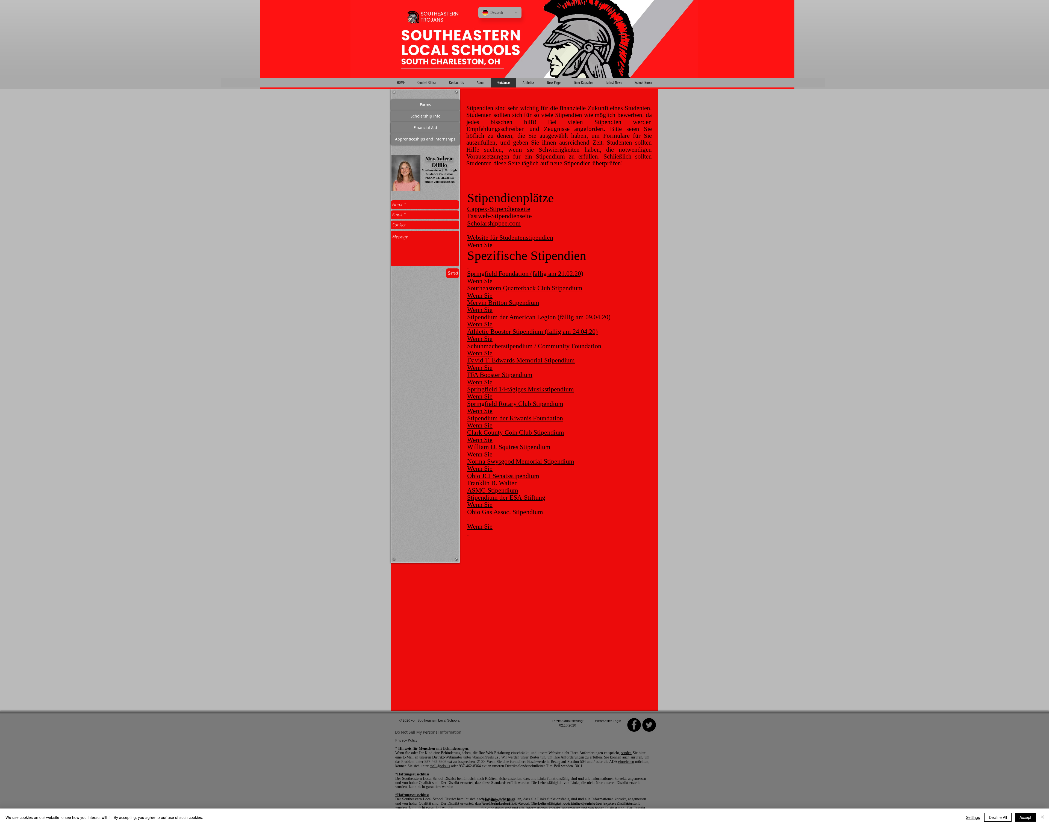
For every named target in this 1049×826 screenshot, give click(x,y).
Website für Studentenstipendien (510, 237)
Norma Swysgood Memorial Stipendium (520, 461)
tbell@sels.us (440, 766)
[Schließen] (1042, 817)
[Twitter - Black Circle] (649, 725)
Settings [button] (973, 817)
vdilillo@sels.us (444, 182)
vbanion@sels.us (485, 757)
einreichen (626, 762)
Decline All (998, 817)
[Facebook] (634, 725)
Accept (1025, 817)
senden (626, 753)
